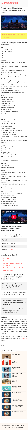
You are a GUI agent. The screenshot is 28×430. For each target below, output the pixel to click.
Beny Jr (13, 240)
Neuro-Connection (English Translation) (14, 268)
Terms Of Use (15, 425)
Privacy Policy (6, 425)
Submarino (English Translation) (12, 263)
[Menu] (26, 3)
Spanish (13, 249)
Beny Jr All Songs (8, 270)
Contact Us (24, 338)
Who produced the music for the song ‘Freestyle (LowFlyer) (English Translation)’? (13, 311)
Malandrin (6, 258)
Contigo (5, 261)
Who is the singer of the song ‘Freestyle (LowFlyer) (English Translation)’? (12, 286)
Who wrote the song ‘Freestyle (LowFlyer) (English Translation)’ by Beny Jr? (13, 302)
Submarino (6, 265)
